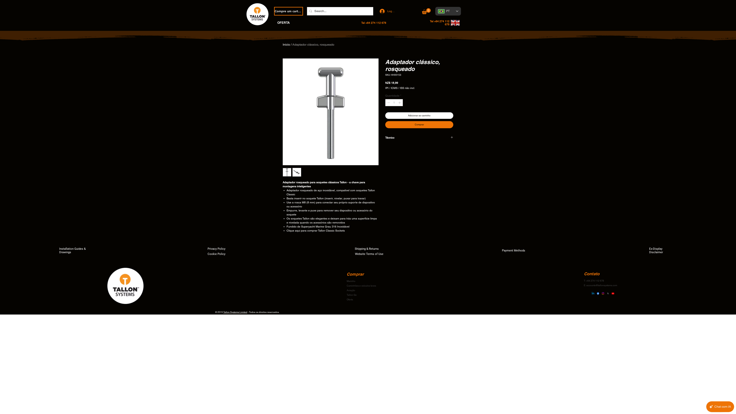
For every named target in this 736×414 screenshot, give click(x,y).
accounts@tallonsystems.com (601, 285)
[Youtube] (612, 293)
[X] (608, 293)
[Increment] (400, 102)
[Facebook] (598, 293)
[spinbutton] (394, 102)
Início (286, 44)
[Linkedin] (593, 293)
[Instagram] (603, 293)
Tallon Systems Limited (235, 312)
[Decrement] (388, 102)
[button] (426, 11)
